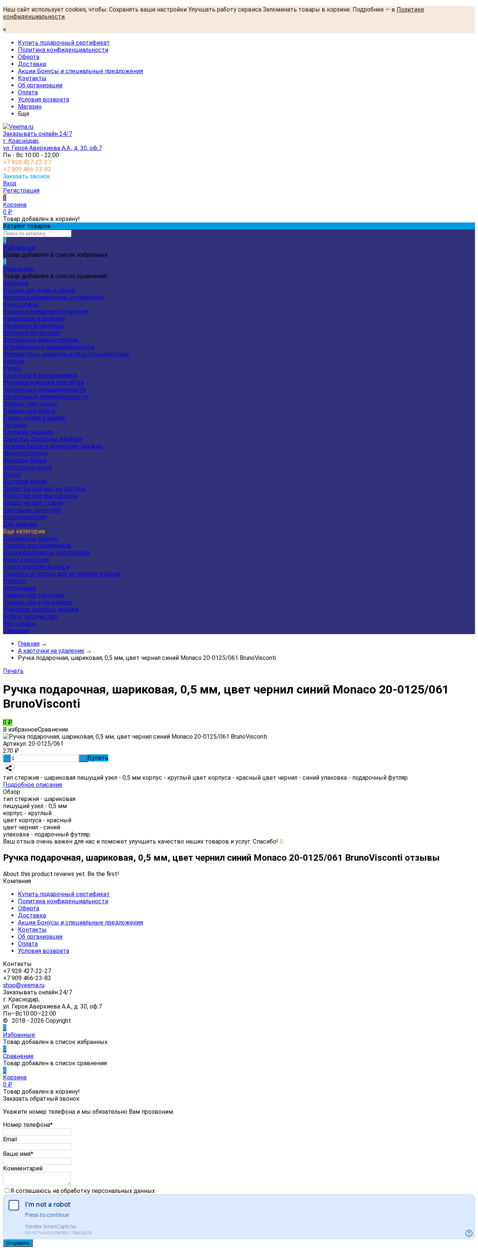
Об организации (40, 85)
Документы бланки (30, 538)
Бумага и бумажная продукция (46, 311)
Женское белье (25, 460)
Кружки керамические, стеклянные (53, 297)
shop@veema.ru (23, 985)
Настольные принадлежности (45, 396)
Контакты (32, 78)
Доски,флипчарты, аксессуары (46, 552)
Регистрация (21, 190)
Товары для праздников (37, 545)
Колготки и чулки (27, 467)
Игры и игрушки (26, 559)
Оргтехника (19, 588)
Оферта (28, 56)
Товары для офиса (29, 410)
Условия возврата (43, 99)
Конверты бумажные (33, 325)
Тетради (15, 424)
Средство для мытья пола (40, 495)
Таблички (16, 630)
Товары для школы (30, 403)
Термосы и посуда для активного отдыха (61, 573)
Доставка (32, 64)
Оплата (28, 92)
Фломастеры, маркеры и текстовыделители (66, 354)
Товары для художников (38, 602)
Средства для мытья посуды (44, 488)
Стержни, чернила (28, 432)
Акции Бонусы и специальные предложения (80, 71)
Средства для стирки (33, 502)
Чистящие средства (31, 510)
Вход (9, 183)
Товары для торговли (33, 595)
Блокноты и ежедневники (40, 375)
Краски (13, 361)
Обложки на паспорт (31, 332)
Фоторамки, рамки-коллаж (40, 339)
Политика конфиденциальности (63, 49)
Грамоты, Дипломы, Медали (42, 439)
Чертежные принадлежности (44, 389)
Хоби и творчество (30, 616)
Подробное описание (32, 784)
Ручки (11, 368)
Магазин (29, 106)
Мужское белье (25, 453)
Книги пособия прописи (36, 566)
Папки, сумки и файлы (34, 417)
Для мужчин (20, 524)
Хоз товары (19, 623)
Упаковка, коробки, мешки (40, 609)
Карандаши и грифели (34, 318)
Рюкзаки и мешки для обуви (43, 382)
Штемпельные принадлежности (48, 346)
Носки (12, 474)
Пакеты (14, 581)
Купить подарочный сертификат (64, 42)
